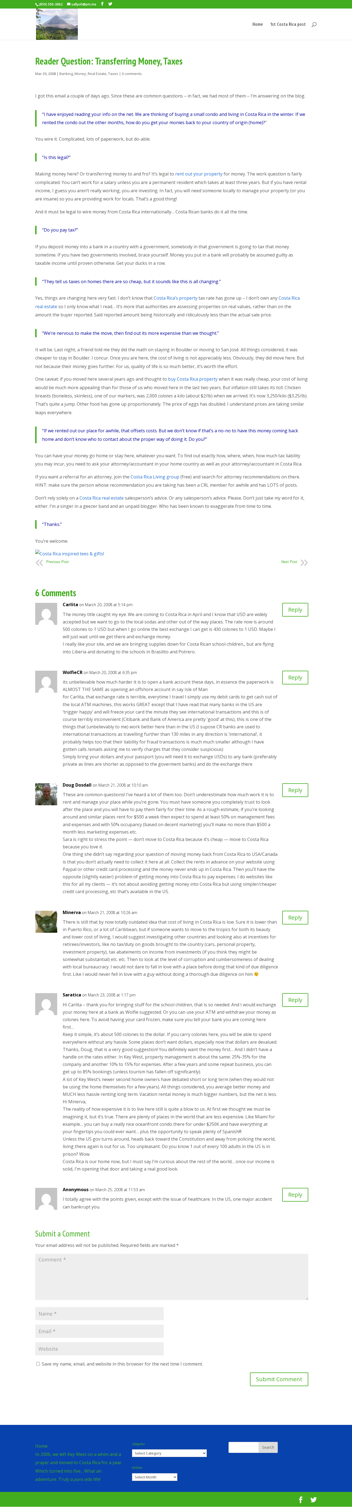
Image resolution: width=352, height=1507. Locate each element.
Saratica (72, 995)
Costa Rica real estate (101, 498)
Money (80, 73)
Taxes (113, 73)
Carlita (70, 604)
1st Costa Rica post (288, 24)
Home (257, 24)
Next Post (289, 562)
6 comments (132, 73)
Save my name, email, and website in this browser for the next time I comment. (122, 1364)
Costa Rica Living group (155, 477)
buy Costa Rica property (193, 379)
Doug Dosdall (77, 785)
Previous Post (57, 562)
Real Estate (97, 73)
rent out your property (198, 174)
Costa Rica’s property (175, 298)
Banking (66, 73)
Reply (295, 609)
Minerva (72, 912)
